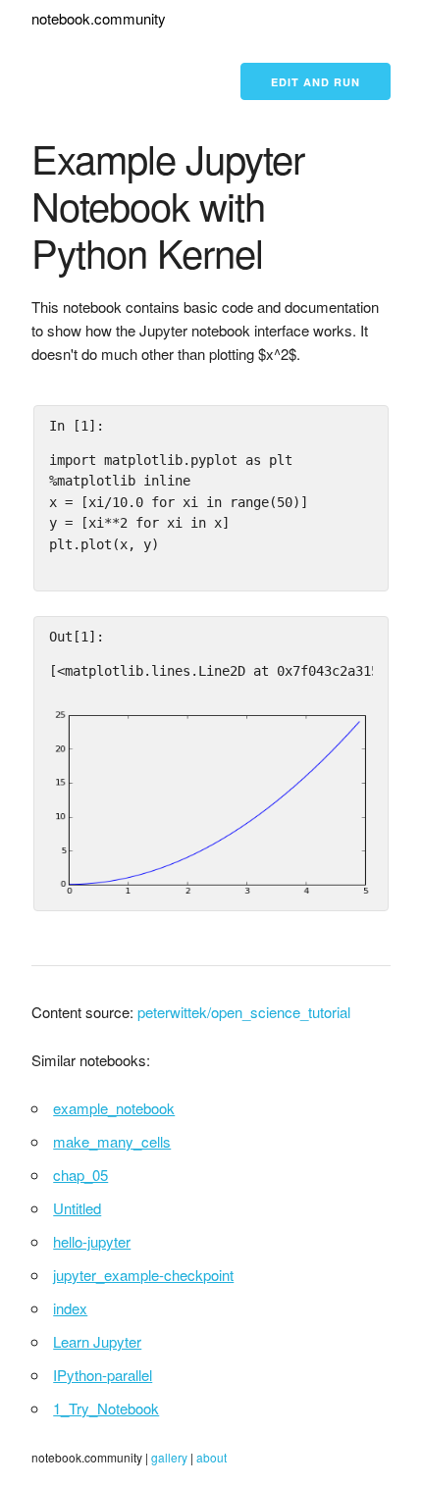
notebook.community (98, 18)
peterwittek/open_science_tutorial (243, 1011)
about (211, 1457)
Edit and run (315, 82)
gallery (169, 1457)
